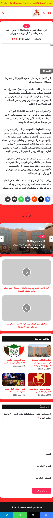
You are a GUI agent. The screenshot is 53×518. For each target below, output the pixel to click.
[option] (26, 238)
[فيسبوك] (47, 199)
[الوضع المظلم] (44, 14)
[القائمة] (49, 14)
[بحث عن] (3, 14)
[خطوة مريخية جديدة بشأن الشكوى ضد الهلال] (39, 379)
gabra (36, 39)
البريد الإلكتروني (43, 465)
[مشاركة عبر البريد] (14, 199)
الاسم (48, 453)
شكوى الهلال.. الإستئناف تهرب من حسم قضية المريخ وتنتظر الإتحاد (41, 363)
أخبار (26, 26)
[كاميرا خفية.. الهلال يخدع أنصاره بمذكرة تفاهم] (13, 379)
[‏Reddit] (34, 199)
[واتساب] (21, 199)
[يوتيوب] (22, 216)
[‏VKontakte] (28, 199)
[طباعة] (8, 199)
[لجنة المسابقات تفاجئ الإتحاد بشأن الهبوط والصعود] (13, 350)
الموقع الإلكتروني (43, 477)
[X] (41, 199)
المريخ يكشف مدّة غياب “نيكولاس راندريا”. (29, 247)
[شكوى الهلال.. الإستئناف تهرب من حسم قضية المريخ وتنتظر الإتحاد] (39, 350)
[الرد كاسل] (37, 12)
